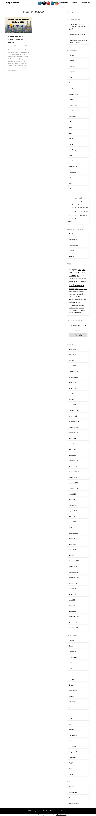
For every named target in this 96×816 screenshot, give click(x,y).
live (83, 294)
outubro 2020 (73, 572)
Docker (71, 88)
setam (78, 310)
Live (70, 133)
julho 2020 (72, 589)
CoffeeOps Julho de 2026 (77, 34)
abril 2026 (72, 360)
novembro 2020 (74, 566)
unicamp (71, 312)
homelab (71, 111)
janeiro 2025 (73, 416)
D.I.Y (70, 77)
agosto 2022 (73, 511)
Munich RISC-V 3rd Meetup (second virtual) (16, 39)
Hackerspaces (85, 2)
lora (86, 294)
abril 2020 (72, 605)
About (71, 234)
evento (72, 281)
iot (83, 291)
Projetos (74, 2)
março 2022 (72, 522)
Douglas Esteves (12, 2)
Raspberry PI (73, 166)
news (84, 299)
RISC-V (71, 177)
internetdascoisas (77, 291)
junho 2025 (72, 388)
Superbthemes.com (62, 811)
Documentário (73, 94)
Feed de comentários (75, 798)
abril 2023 (72, 499)
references (72, 172)
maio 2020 (72, 600)
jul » (74, 221)
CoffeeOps (72, 66)
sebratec (75, 310)
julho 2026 (72, 349)
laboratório (71, 294)
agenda (74, 270)
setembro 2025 (74, 377)
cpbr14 (80, 275)
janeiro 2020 (73, 622)
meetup (78, 297)
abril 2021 (72, 555)
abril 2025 (72, 399)
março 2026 (72, 366)
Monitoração (73, 150)
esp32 (85, 278)
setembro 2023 (74, 488)
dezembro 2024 (74, 421)
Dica (70, 83)
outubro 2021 (73, 533)
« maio (70, 221)
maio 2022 (72, 516)
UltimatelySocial (61, 815)
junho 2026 (72, 355)
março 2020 (72, 611)
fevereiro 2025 (74, 410)
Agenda (71, 55)
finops (84, 281)
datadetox (84, 275)
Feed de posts (73, 792)
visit (70, 183)
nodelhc (71, 302)
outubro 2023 (73, 483)
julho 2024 (72, 438)
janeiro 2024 (73, 466)
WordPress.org (74, 803)
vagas (75, 312)
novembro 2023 (74, 477)
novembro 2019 (74, 628)
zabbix (71, 189)
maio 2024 (72, 449)
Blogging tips (63, 2)
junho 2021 (72, 550)
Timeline (71, 256)
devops (71, 278)
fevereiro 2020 (74, 616)
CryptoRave (73, 72)
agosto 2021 (73, 538)
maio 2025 (72, 394)
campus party (73, 272)
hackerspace (76, 285)
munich (80, 299)
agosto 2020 (73, 583)
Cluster (71, 60)
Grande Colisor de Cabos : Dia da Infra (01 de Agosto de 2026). (78, 27)
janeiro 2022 (73, 527)
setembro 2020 (74, 577)
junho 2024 (72, 444)
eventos (79, 281)
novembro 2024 (74, 427)
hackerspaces (73, 289)
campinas (81, 269)
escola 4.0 (76, 278)
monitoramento (73, 299)
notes (71, 155)
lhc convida (79, 294)
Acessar (71, 787)
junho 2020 (72, 594)
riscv (77, 308)
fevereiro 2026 (74, 371)
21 (69, 215)
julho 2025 (72, 382)
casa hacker (81, 272)
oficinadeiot (73, 305)
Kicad (70, 127)
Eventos (71, 99)
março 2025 (72, 405)
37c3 (70, 269)
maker (71, 138)
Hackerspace (73, 105)
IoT (70, 122)
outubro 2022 (73, 505)
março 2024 (72, 455)
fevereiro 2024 (74, 460)
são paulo (83, 310)
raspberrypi (72, 308)
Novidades (72, 161)
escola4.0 (81, 278)
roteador (81, 308)
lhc (75, 294)
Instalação (72, 116)
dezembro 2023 (74, 472)
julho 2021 (72, 544)
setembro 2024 (74, 433)
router (71, 310)
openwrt (82, 305)
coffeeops (74, 275)
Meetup (71, 144)
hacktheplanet (83, 289)
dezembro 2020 (74, 561)
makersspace (72, 296)
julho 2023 (72, 494)
